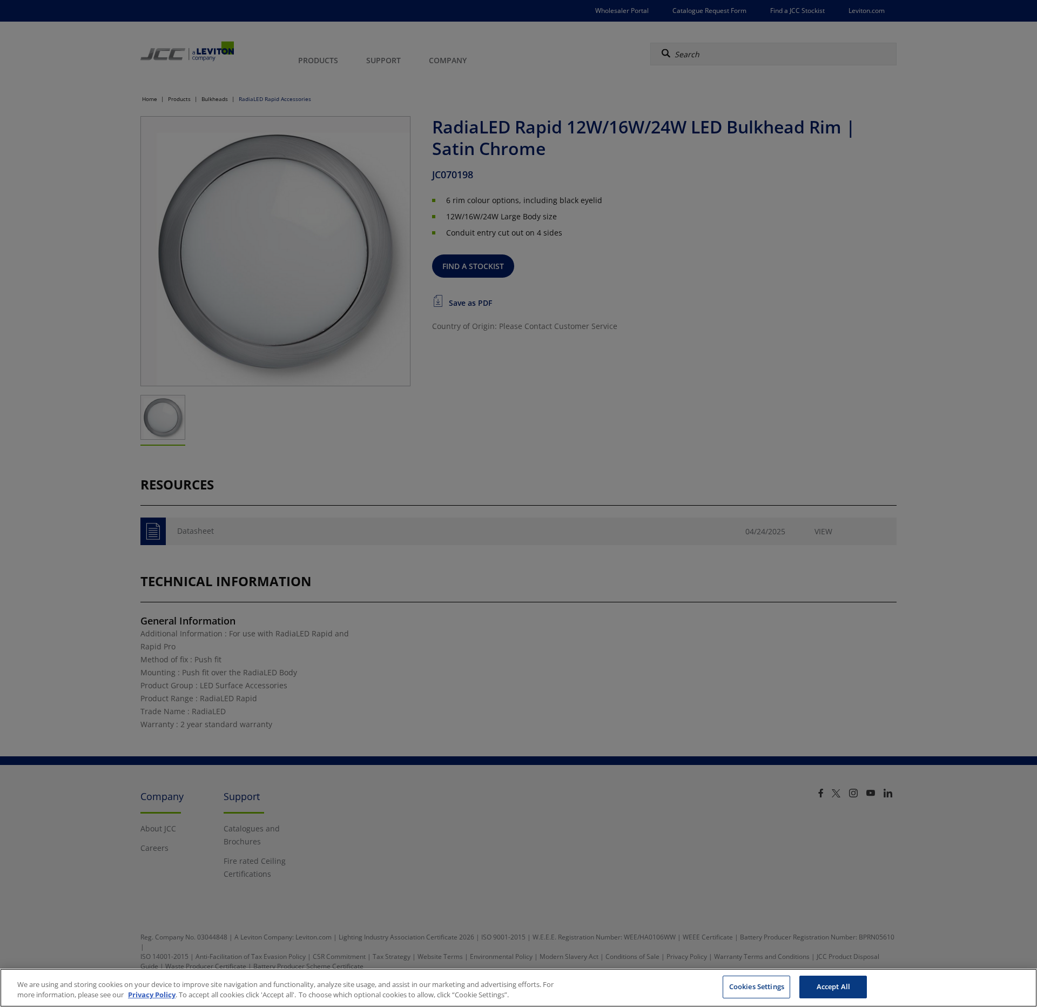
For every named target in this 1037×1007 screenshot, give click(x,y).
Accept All (833, 986)
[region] (518, 988)
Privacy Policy (152, 995)
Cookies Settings (756, 986)
